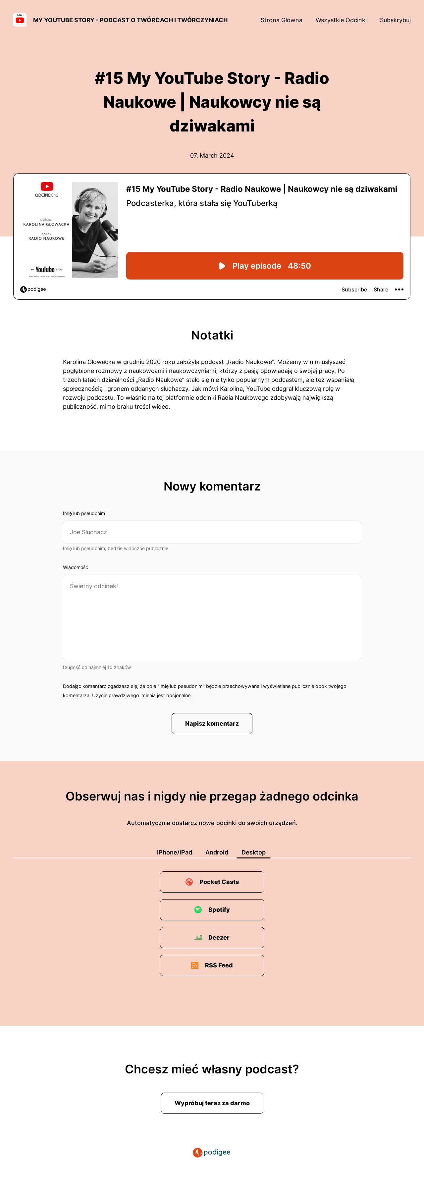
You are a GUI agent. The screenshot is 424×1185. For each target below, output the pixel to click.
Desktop (253, 852)
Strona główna (281, 20)
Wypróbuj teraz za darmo (212, 1103)
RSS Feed (219, 965)
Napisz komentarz (212, 723)
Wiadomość (75, 567)
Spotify (219, 909)
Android (216, 852)
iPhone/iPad (174, 852)
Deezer (219, 937)
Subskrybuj (395, 20)
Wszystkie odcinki (341, 20)
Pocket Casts (219, 881)
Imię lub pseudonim (84, 513)
